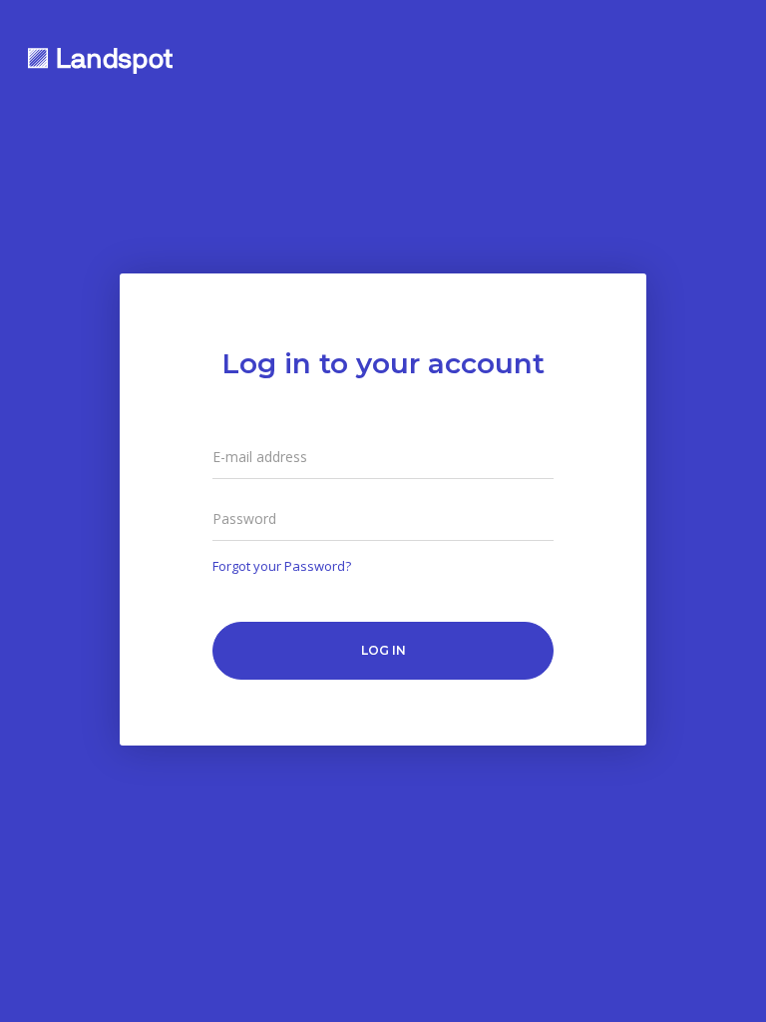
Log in (383, 650)
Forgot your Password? (281, 566)
